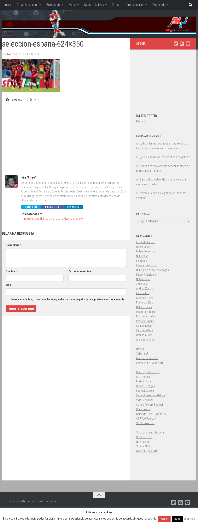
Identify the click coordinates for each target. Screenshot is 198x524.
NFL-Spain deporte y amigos (152, 270)
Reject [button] (177, 518)
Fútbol (116, 5)
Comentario (13, 245)
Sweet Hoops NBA (147, 451)
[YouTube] (188, 43)
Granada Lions (144, 335)
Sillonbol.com (144, 437)
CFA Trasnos (143, 409)
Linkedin (73, 207)
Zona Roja (142, 284)
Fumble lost (142, 293)
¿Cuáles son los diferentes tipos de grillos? (165, 157)
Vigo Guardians (145, 400)
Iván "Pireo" (14, 54)
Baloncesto (54, 5)
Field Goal (142, 260)
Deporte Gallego (94, 5)
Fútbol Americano (27, 5)
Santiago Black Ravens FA (151, 414)
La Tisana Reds (144, 330)
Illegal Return (143, 247)
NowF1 (140, 349)
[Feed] (181, 43)
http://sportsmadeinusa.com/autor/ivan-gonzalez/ (52, 219)
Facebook (52, 207)
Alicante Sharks (145, 339)
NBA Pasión (142, 442)
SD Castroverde (145, 423)
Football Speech (145, 242)
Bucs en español (145, 316)
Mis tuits (141, 121)
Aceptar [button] (164, 518)
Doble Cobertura (145, 251)
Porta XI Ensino (144, 381)
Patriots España (145, 321)
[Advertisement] (66, 136)
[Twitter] (175, 43)
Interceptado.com (146, 265)
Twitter (31, 207)
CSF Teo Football (146, 418)
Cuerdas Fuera (144, 298)
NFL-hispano (143, 279)
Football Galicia (145, 390)
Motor (72, 5)
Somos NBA (143, 446)
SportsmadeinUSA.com (150, 432)
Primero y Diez (144, 302)
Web (8, 284)
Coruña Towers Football (149, 404)
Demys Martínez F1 (147, 358)
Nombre (11, 271)
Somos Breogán (145, 386)
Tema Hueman (51, 501)
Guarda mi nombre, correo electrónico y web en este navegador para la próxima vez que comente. (67, 299)
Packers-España (145, 312)
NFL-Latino (142, 256)
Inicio (8, 5)
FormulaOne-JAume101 (149, 363)
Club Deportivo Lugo (148, 372)
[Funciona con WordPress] (23, 501)
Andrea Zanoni (144, 288)
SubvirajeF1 (143, 353)
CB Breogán (143, 377)
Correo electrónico (80, 271)
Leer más (189, 518)
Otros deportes (134, 5)
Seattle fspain (144, 325)
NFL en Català (144, 307)
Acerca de (159, 5)
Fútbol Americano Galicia (150, 395)
